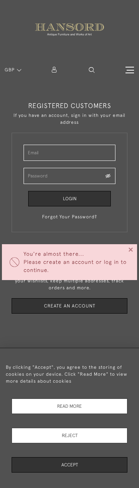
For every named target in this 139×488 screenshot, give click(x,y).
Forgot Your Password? (69, 217)
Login (69, 198)
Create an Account (69, 306)
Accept (69, 465)
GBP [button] (10, 70)
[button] (92, 70)
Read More (69, 406)
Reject (70, 435)
